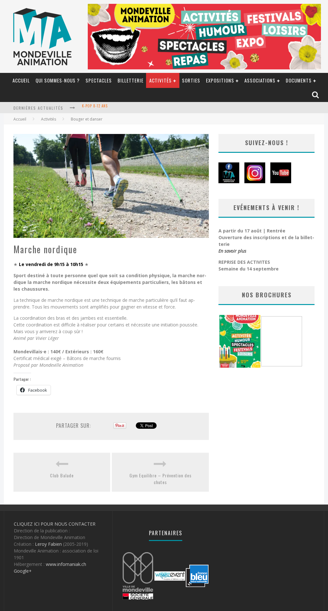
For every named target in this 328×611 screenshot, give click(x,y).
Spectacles (99, 80)
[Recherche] (316, 95)
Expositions (220, 80)
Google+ (23, 571)
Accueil (21, 80)
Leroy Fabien (48, 544)
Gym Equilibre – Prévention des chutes (160, 478)
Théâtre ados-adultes (102, 108)
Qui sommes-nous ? (58, 80)
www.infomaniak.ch (66, 564)
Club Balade (62, 475)
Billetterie (131, 80)
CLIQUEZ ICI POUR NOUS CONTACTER (54, 524)
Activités (160, 80)
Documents (299, 80)
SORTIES (191, 80)
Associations (259, 80)
